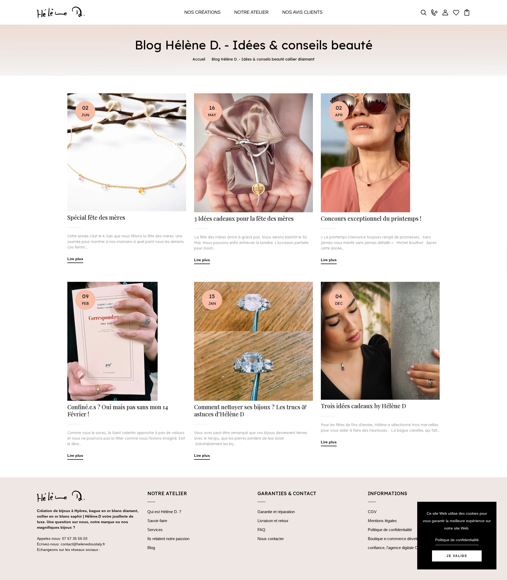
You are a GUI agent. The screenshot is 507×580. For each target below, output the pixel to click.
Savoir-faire (157, 520)
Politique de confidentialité (390, 529)
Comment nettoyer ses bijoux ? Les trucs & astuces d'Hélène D (250, 410)
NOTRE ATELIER (251, 12)
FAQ (261, 529)
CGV (372, 511)
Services (155, 529)
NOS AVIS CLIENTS (302, 12)
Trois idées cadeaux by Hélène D (363, 405)
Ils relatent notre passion (168, 538)
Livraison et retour (272, 520)
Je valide (457, 556)
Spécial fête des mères (96, 217)
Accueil (199, 59)
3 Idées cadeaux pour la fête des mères (244, 218)
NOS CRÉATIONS (202, 12)
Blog (151, 547)
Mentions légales (382, 520)
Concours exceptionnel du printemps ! (371, 218)
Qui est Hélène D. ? (164, 511)
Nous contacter (270, 538)
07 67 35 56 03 (74, 538)
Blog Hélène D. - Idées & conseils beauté (248, 59)
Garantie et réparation (276, 511)
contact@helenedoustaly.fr (83, 544)
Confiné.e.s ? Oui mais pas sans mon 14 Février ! (117, 410)
